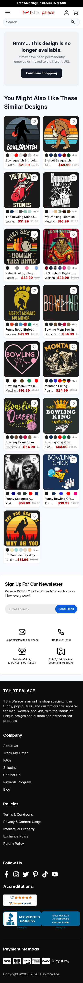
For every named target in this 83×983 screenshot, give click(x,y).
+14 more (76, 324)
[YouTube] (55, 874)
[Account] (66, 13)
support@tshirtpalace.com (22, 639)
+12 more (76, 381)
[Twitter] (26, 874)
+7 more (37, 155)
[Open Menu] (7, 13)
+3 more (37, 324)
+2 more (76, 211)
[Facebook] (6, 874)
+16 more (37, 211)
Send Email (66, 609)
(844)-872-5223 (61, 639)
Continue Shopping (41, 73)
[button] (34, 121)
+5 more (37, 550)
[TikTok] (45, 874)
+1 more (76, 155)
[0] (75, 13)
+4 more (76, 437)
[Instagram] (16, 874)
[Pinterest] (35, 874)
